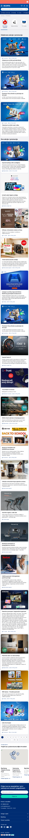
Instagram (4, 827)
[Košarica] (27, 6)
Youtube (7, 827)
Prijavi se (14, 796)
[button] (13, 753)
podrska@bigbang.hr (5, 806)
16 (14, 739)
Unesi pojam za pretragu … (12, 9)
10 (26, 737)
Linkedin (10, 827)
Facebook (1, 827)
